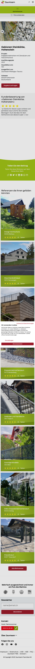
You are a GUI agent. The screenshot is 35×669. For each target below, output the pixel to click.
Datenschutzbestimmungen (25, 323)
